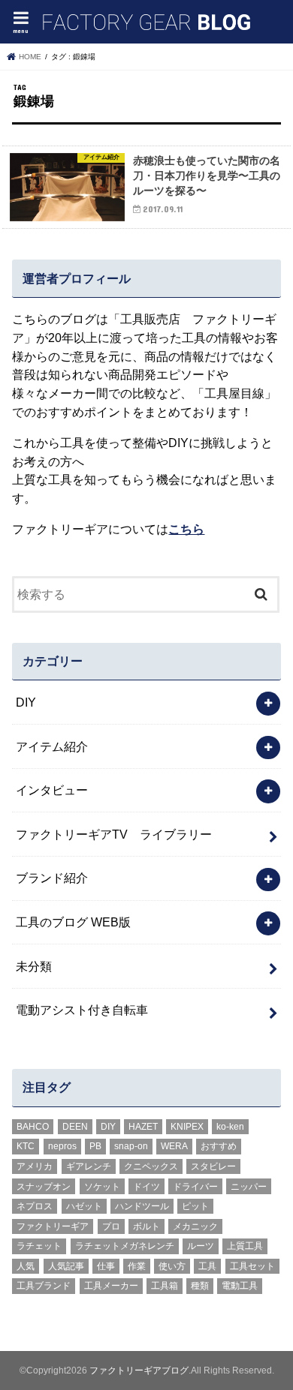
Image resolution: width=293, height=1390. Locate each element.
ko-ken (230, 1126)
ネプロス (35, 1206)
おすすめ (219, 1146)
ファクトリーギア (53, 1226)
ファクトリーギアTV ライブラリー (114, 834)
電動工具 (240, 1285)
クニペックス (151, 1166)
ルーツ (200, 1246)
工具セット (252, 1266)
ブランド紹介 (52, 877)
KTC (26, 1146)
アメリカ (35, 1166)
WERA (174, 1146)
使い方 (172, 1266)
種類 (200, 1285)
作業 (137, 1266)
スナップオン (44, 1186)
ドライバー (195, 1186)
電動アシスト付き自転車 (82, 1009)
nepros (62, 1146)
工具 (207, 1266)
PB (95, 1146)
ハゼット (84, 1206)
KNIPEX (187, 1126)
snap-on (131, 1146)
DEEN (75, 1126)
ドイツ (146, 1186)
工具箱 (164, 1285)
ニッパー (249, 1186)
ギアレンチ (88, 1166)
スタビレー (213, 1166)
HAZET (143, 1126)
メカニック (195, 1226)
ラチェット (39, 1246)
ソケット (102, 1186)
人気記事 (66, 1266)
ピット (195, 1206)
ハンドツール (142, 1206)
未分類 (34, 966)
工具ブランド (44, 1285)
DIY (26, 702)
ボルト (146, 1226)
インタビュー (52, 790)
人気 (26, 1266)
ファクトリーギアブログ (139, 1370)
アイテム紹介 (52, 746)
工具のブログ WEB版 (73, 922)
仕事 (106, 1266)
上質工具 (245, 1246)
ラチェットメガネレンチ (124, 1246)
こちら (186, 529)
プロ (111, 1226)
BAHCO (33, 1126)
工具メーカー (111, 1285)
